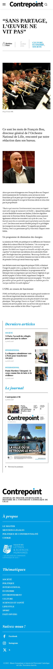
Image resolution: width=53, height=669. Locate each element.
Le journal (14, 388)
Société (37, 47)
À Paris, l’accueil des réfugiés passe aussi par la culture (18, 337)
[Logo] (18, 551)
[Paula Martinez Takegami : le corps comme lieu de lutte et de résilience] (41, 374)
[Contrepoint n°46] (26, 432)
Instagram (13, 643)
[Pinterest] (25, 56)
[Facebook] (13, 56)
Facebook (13, 636)
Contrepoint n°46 (12, 397)
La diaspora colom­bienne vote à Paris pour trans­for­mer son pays (18, 355)
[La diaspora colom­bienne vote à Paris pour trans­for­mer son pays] (41, 356)
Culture (37, 43)
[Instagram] (4, 643)
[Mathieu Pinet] (4, 44)
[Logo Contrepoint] (26, 4)
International (12, 350)
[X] (19, 56)
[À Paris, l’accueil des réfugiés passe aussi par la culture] (41, 339)
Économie (38, 45)
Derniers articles (20, 324)
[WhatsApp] (31, 56)
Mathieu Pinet (9, 44)
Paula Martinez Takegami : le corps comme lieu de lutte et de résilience (18, 373)
